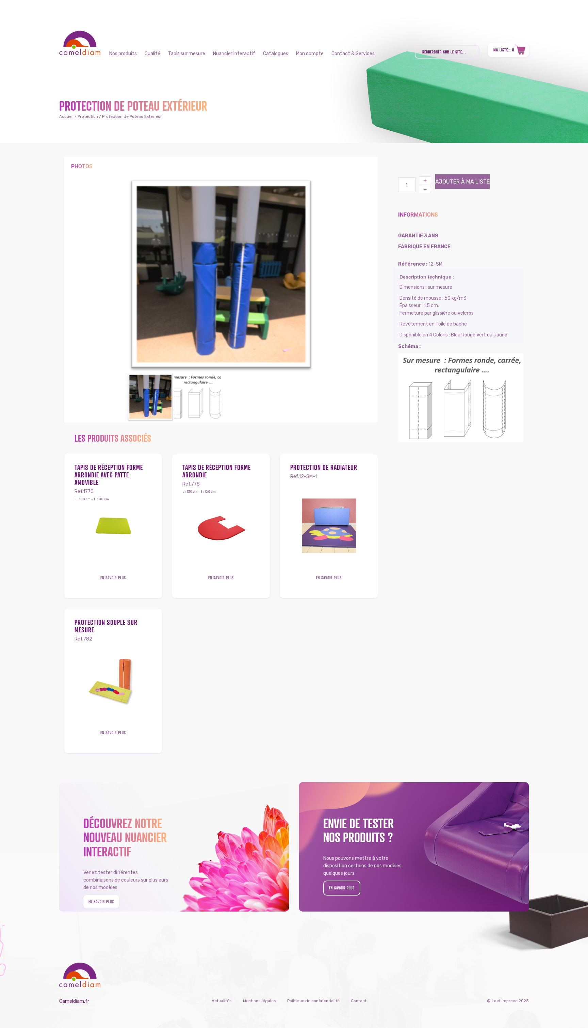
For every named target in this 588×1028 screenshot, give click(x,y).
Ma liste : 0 (503, 49)
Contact (358, 1000)
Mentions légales (259, 1000)
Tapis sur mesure (186, 54)
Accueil (66, 116)
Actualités (222, 1000)
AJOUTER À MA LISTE (462, 181)
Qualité (152, 54)
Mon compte (310, 54)
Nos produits (123, 54)
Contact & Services (353, 54)
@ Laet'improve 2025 (508, 1000)
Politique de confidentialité (313, 1000)
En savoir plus (113, 577)
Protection (88, 116)
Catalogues (275, 54)
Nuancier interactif (234, 54)
